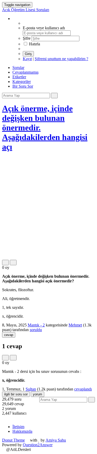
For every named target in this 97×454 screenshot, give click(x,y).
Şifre (27, 38)
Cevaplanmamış (25, 72)
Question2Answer (38, 445)
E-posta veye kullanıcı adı (44, 28)
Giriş (28, 54)
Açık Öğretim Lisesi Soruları (25, 10)
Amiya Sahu (56, 440)
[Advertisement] (48, 206)
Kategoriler (21, 81)
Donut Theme (13, 440)
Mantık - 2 (36, 325)
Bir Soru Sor (22, 86)
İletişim (18, 426)
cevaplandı (83, 389)
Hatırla (34, 44)
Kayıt (27, 59)
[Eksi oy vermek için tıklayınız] (13, 262)
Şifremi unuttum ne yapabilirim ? (61, 59)
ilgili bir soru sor (16, 394)
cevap (8, 335)
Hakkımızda (22, 431)
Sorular (18, 67)
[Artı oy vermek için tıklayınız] (5, 262)
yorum (37, 394)
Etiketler (19, 77)
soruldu (36, 329)
